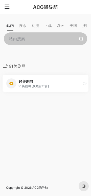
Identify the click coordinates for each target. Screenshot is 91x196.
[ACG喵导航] (45, 7)
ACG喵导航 (40, 187)
